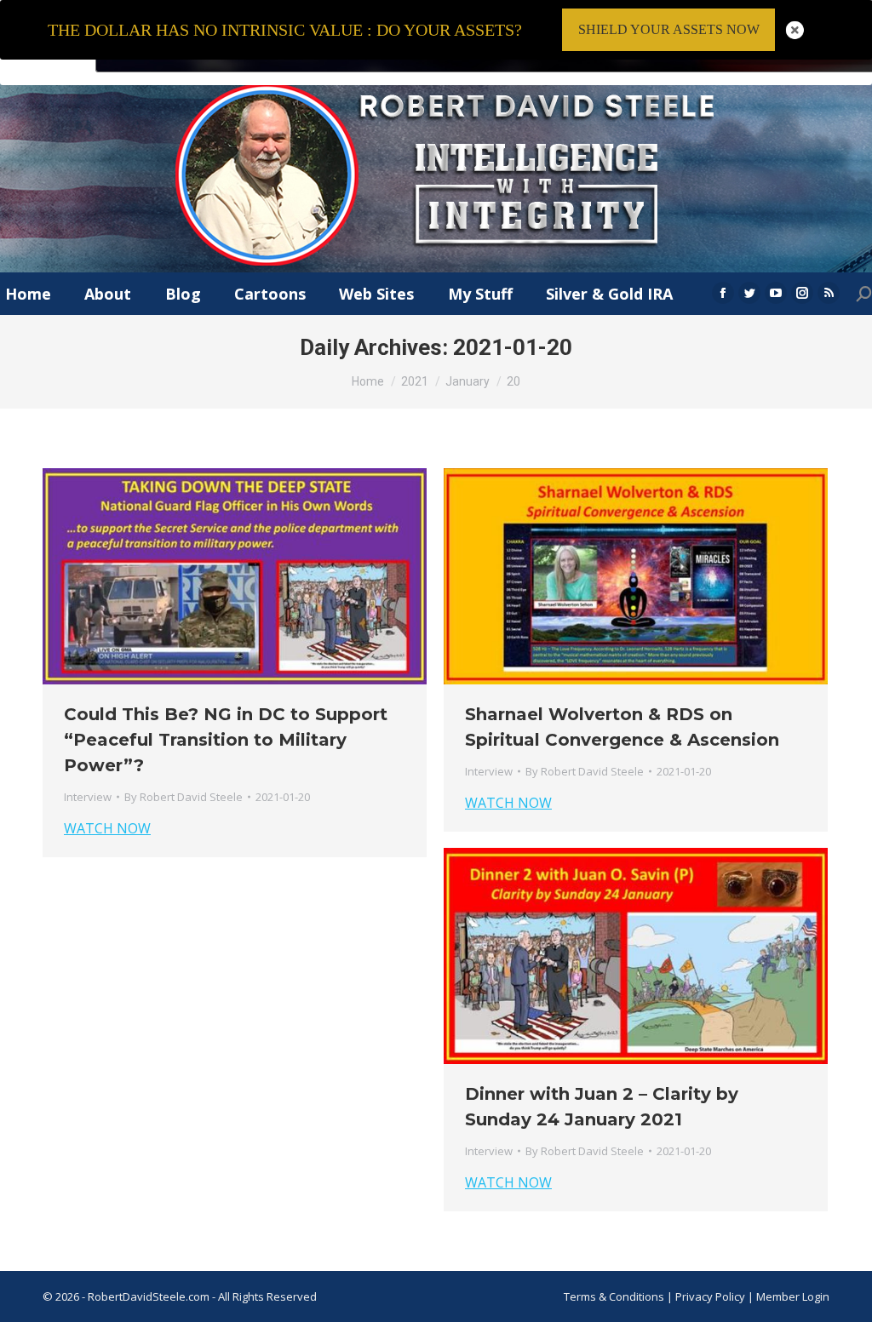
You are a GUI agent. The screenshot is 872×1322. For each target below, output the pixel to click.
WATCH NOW (107, 828)
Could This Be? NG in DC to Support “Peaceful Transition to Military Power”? (225, 739)
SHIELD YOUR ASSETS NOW (669, 29)
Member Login (792, 1296)
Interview (88, 796)
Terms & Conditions (614, 1296)
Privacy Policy (711, 1296)
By (183, 796)
